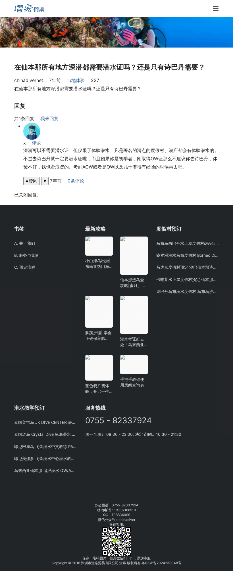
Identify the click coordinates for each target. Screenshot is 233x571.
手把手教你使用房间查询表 (132, 382)
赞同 (33, 181)
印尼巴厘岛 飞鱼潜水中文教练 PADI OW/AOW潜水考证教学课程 (45, 446)
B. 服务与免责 (26, 255)
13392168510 (125, 510)
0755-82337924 (125, 505)
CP (150, 563)
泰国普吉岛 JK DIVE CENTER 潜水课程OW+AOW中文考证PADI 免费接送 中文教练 (45, 422)
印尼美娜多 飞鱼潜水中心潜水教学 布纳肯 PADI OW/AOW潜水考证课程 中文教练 (45, 458)
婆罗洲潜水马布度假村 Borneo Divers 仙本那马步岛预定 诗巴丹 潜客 (187, 255)
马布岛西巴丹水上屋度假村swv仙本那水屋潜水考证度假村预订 (187, 243)
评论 (36, 143)
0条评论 (76, 181)
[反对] (45, 181)
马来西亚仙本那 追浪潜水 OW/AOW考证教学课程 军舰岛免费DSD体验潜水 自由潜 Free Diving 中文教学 (45, 470)
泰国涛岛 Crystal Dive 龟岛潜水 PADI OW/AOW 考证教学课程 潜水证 (45, 434)
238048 (171, 563)
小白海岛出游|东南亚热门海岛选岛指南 (98, 263)
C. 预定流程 (24, 267)
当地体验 (76, 80)
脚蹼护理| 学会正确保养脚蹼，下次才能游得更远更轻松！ (98, 335)
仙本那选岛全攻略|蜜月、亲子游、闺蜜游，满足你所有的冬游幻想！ (132, 282)
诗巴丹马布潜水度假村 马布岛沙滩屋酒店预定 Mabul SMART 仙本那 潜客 (187, 291)
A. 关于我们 (24, 243)
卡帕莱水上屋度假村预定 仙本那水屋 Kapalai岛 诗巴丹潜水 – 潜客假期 (187, 279)
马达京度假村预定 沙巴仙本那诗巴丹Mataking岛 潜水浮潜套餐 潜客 (187, 267)
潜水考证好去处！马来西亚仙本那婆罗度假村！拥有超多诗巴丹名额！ (132, 342)
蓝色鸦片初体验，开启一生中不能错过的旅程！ (97, 388)
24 (163, 563)
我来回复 (49, 118)
